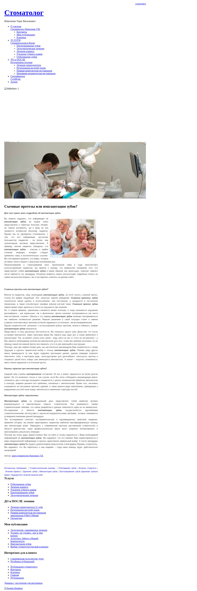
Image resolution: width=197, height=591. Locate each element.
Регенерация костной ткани (31, 68)
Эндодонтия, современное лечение (28, 530)
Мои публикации (26, 34)
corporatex (140, 3)
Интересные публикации (15, 468)
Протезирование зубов (28, 45)
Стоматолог (24, 12)
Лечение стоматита (87, 468)
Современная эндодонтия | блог (27, 558)
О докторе (25, 27)
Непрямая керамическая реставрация (36, 73)
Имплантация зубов (48, 471)
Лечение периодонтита (29, 65)
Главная (14, 575)
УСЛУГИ (22, 41)
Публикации (17, 578)
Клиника (21, 37)
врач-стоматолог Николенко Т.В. (27, 456)
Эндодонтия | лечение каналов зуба (27, 474)
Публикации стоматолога (23, 566)
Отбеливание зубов (27, 57)
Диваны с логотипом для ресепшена (23, 583)
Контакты (22, 32)
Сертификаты (17, 77)
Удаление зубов (30, 471)
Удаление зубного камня (29, 54)
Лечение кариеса (25, 51)
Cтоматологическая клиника (42, 468)
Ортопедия (16, 518)
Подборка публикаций (22, 561)
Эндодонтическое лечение (30, 48)
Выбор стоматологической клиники (29, 546)
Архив (13, 81)
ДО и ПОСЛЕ (21, 61)
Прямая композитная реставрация (34, 70)
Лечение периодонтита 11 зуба (26, 507)
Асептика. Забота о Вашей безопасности (24, 540)
